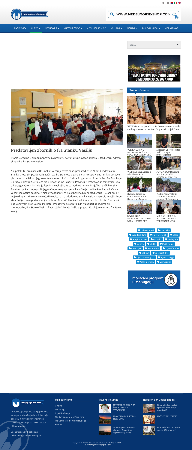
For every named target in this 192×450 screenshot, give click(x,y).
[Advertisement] (38, 62)
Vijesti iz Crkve (161, 252)
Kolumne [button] (115, 28)
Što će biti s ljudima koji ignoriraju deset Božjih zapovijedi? (167, 407)
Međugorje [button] (51, 28)
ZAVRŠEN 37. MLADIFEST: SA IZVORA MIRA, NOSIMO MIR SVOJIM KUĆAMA (139, 219)
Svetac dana (153, 248)
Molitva (140, 243)
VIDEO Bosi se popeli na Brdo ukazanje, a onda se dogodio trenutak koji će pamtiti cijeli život (153, 128)
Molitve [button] (131, 28)
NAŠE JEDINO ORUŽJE (167, 416)
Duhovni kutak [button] (150, 28)
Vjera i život (171, 28)
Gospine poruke (140, 239)
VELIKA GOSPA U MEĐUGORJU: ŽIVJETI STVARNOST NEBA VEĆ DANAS (139, 153)
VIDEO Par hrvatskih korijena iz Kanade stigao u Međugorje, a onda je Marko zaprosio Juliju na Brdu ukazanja (168, 198)
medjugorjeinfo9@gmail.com (99, 445)
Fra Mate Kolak (159, 234)
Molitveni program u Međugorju (69, 416)
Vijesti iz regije (167, 257)
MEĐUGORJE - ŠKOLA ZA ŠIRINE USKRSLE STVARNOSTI (124, 407)
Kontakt (59, 424)
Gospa (175, 234)
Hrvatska (157, 239)
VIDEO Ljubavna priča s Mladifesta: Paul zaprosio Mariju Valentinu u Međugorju (139, 175)
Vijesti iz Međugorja (145, 257)
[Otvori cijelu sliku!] (67, 117)
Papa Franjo (168, 243)
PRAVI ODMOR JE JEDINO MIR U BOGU (124, 417)
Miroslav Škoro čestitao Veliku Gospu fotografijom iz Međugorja (168, 153)
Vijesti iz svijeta (147, 261)
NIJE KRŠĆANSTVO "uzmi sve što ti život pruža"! (168, 428)
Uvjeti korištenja (62, 413)
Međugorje (173, 239)
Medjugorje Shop (96, 28)
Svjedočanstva (172, 248)
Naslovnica (20, 28)
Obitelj (153, 243)
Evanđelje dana (139, 234)
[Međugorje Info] (29, 13)
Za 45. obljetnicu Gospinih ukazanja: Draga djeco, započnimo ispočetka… (124, 430)
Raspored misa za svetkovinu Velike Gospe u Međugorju (137, 196)
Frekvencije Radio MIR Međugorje (70, 420)
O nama (58, 405)
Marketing (59, 409)
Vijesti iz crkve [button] (72, 28)
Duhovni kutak (147, 230)
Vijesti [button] (34, 28)
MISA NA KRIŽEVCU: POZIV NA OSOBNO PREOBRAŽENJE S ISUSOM (166, 219)
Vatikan (145, 252)
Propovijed (136, 248)
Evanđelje (165, 230)
